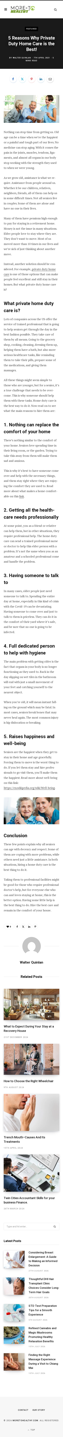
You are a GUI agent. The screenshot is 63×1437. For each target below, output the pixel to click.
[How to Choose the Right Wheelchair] (31, 1059)
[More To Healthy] (23, 9)
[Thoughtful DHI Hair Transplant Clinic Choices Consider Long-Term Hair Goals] (16, 1288)
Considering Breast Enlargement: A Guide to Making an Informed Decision (43, 1259)
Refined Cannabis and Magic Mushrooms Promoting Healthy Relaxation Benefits (42, 1334)
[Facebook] (13, 78)
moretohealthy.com (25, 1420)
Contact (23, 1410)
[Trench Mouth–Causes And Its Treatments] (31, 1112)
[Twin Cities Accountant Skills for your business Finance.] (31, 1173)
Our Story (38, 1410)
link (21, 496)
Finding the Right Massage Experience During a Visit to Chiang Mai (43, 1361)
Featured (31, 29)
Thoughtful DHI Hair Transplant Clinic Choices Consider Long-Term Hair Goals (44, 1285)
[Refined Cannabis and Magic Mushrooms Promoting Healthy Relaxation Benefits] (16, 1337)
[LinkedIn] (40, 78)
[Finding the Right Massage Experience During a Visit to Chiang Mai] (16, 1364)
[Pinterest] (31, 78)
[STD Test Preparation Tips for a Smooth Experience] (16, 1312)
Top (32, 1430)
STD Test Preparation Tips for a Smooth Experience (43, 1310)
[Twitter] (22, 78)
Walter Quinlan (22, 58)
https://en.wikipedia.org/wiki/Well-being (29, 788)
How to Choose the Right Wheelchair (29, 1081)
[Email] (50, 78)
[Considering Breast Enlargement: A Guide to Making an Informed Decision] (16, 1261)
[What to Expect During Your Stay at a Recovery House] (31, 1004)
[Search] (55, 9)
